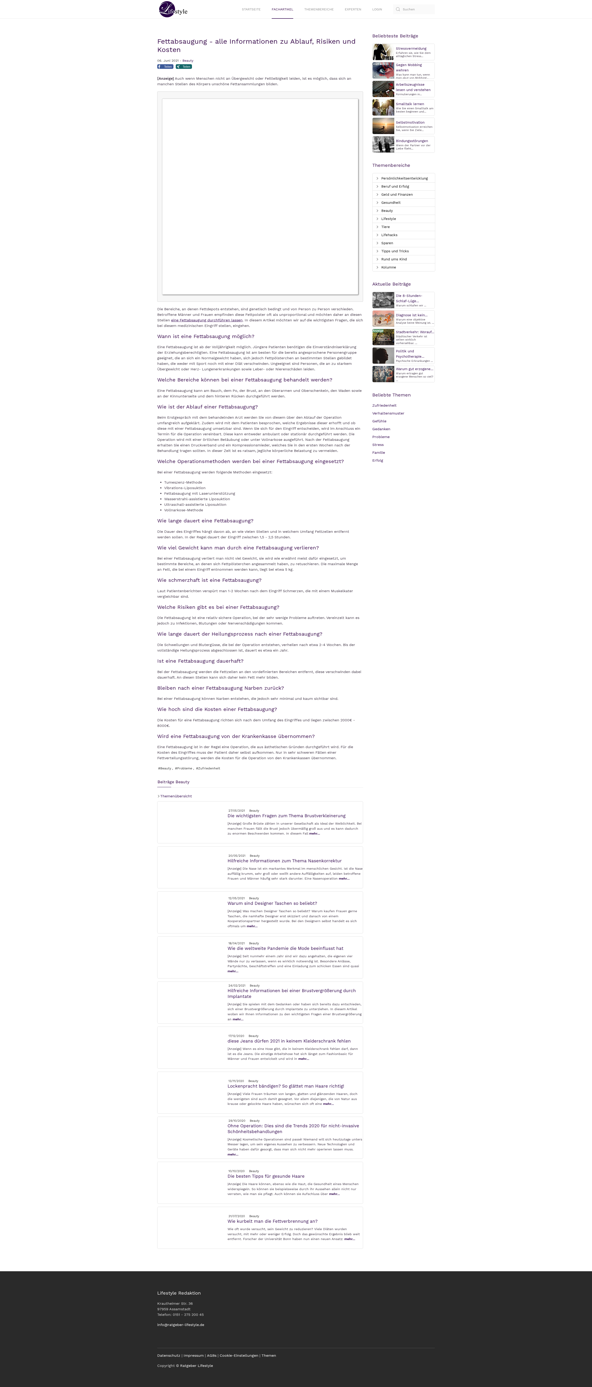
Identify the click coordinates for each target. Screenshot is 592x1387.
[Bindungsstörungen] (383, 144)
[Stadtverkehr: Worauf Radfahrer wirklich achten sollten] (383, 337)
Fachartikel (282, 9)
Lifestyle (388, 219)
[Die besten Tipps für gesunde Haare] (192, 1182)
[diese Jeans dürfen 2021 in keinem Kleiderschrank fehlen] (192, 1047)
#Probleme (183, 768)
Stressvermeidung (411, 48)
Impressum (194, 1355)
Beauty (187, 60)
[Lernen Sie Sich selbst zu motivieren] (383, 125)
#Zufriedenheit (208, 768)
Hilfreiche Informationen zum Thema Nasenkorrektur (285, 860)
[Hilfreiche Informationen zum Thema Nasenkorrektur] (192, 867)
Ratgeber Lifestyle (196, 1365)
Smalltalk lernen (410, 104)
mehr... (314, 833)
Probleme (381, 437)
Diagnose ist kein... (412, 315)
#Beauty (164, 768)
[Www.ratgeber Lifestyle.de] (172, 9)
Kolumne (388, 267)
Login (377, 9)
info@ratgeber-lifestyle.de (180, 1325)
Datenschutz (168, 1355)
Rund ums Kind (393, 259)
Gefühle (379, 421)
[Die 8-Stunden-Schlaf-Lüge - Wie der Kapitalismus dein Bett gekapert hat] (383, 300)
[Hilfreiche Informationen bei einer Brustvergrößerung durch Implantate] (192, 1002)
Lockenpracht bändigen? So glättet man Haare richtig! (286, 1086)
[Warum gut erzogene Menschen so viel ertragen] (383, 374)
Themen (269, 1355)
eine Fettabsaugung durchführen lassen (207, 320)
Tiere (385, 227)
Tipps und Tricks (394, 251)
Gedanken (381, 429)
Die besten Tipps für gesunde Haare (266, 1176)
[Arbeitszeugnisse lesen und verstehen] (383, 88)
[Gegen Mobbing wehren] (383, 70)
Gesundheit (390, 203)
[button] (165, 67)
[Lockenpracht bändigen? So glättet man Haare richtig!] (192, 1092)
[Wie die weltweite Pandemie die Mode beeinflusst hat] (192, 957)
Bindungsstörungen (412, 141)
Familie (378, 452)
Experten (353, 9)
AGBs (211, 1355)
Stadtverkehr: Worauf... (415, 332)
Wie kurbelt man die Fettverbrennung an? (273, 1221)
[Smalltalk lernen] (383, 107)
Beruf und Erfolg (394, 186)
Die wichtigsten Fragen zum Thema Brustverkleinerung (286, 815)
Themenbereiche (319, 9)
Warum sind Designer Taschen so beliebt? (272, 903)
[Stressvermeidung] (383, 51)
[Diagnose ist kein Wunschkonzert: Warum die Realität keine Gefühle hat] (383, 318)
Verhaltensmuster (388, 413)
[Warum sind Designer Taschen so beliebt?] (192, 912)
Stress (378, 444)
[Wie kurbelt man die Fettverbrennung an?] (192, 1227)
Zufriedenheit (384, 405)
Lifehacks (389, 235)
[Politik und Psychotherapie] (383, 355)
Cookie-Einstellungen (239, 1355)
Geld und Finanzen (396, 194)
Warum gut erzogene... (414, 369)
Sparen (386, 243)
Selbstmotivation (410, 122)
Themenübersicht (175, 796)
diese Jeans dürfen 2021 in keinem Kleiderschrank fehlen (289, 1041)
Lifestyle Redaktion (179, 1293)
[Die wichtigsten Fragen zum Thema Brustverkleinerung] (192, 822)
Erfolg (377, 460)
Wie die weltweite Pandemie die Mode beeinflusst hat (285, 948)
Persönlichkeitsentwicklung (404, 178)
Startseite (251, 9)
